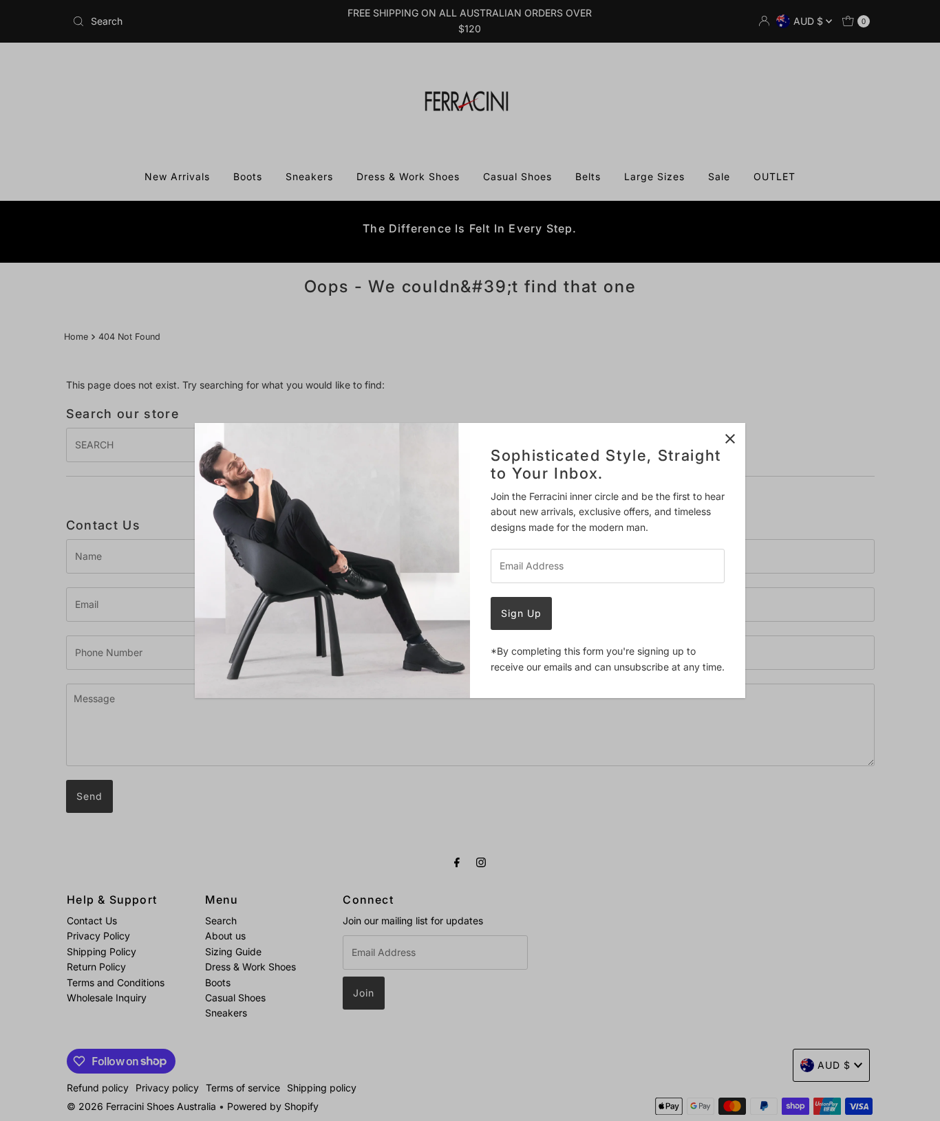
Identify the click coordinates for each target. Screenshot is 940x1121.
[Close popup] (730, 438)
